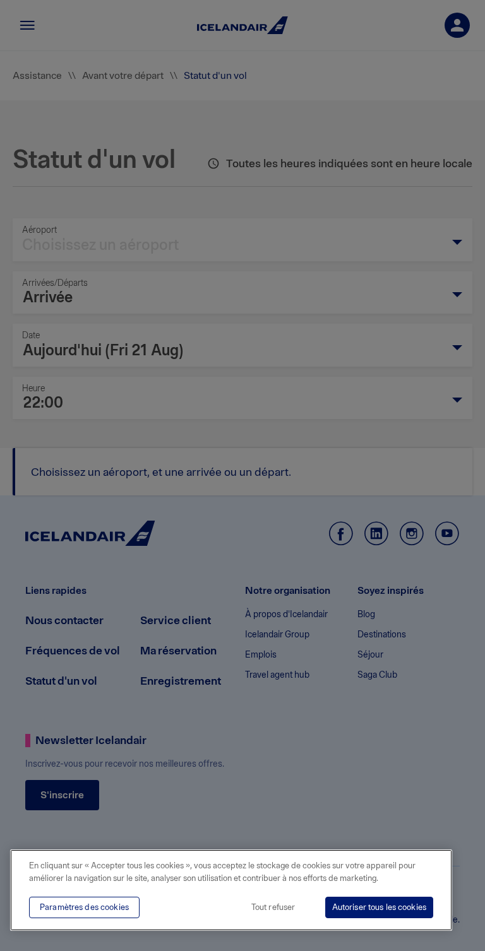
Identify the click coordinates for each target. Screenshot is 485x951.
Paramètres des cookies (84, 907)
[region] (231, 890)
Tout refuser (273, 907)
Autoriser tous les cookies (379, 907)
